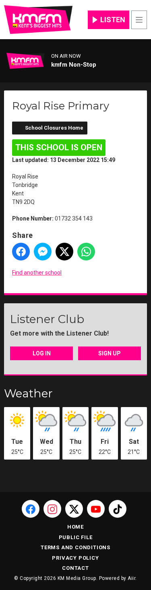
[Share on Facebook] (21, 251)
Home (75, 527)
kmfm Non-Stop (73, 64)
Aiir (131, 578)
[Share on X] (64, 251)
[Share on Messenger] (43, 251)
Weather (28, 393)
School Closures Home (54, 128)
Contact (75, 568)
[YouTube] (96, 509)
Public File (76, 537)
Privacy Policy (75, 558)
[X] (74, 509)
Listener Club (47, 319)
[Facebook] (30, 509)
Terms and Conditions (75, 547)
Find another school (37, 272)
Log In (42, 353)
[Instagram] (52, 509)
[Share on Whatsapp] (86, 251)
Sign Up (109, 353)
